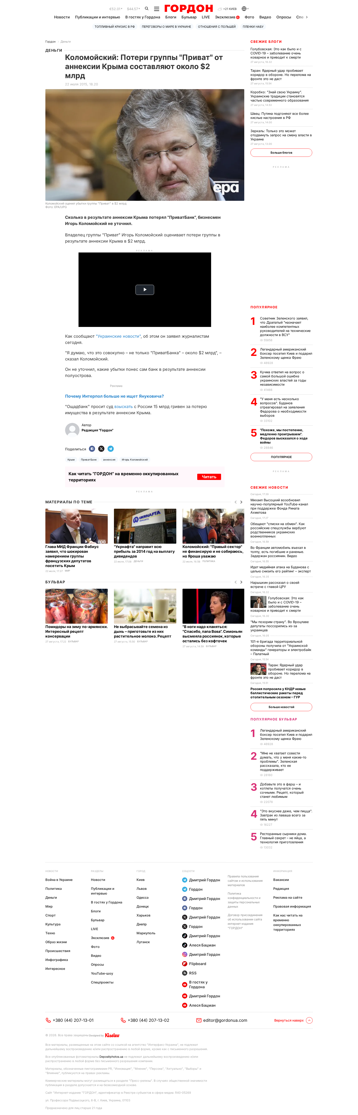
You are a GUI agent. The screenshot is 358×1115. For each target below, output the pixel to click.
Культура (52, 924)
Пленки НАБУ (253, 26)
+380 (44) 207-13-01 (73, 1020)
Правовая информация (292, 906)
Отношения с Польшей (217, 26)
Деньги (65, 41)
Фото (249, 17)
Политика (208, 561)
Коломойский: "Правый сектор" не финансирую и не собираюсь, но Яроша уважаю (213, 551)
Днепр (142, 924)
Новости (62, 17)
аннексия (109, 459)
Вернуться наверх (289, 1020)
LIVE (206, 17)
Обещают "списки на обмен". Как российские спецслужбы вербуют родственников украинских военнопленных (278, 530)
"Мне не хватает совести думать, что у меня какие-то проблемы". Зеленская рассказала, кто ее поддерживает (283, 761)
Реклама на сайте (287, 897)
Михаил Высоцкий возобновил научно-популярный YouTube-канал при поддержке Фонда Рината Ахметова (279, 506)
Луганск (143, 942)
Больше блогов (281, 152)
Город (141, 871)
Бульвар (189, 17)
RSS (193, 973)
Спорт (50, 915)
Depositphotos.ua (111, 1056)
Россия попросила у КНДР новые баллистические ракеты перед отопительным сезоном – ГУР (278, 693)
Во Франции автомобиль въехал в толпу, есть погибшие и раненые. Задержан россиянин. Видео (278, 552)
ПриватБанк (89, 459)
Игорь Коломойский (135, 459)
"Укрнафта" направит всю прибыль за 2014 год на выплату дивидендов (144, 551)
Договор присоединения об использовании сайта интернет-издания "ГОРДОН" (245, 921)
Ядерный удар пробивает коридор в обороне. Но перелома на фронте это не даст (280, 74)
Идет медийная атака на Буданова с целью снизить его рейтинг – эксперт (281, 569)
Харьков (143, 915)
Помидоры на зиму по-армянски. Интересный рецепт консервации (76, 631)
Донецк (143, 906)
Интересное (55, 969)
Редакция (281, 888)
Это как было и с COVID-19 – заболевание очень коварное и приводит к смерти (276, 53)
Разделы (97, 871)
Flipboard (197, 964)
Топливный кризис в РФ (115, 26)
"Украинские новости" (118, 336)
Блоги (170, 17)
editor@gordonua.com (225, 1020)
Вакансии (281, 880)
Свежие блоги (266, 41)
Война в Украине (59, 880)
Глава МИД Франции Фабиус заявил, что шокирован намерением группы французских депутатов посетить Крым (72, 556)
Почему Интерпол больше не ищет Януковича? (114, 396)
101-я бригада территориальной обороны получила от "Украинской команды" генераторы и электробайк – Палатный (280, 647)
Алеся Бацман (202, 945)
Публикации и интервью (97, 17)
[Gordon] (188, 9)
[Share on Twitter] (101, 449)
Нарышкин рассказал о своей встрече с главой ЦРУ (274, 584)
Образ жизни (56, 942)
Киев (141, 880)
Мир (67, 570)
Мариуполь (146, 933)
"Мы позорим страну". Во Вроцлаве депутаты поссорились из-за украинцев (279, 626)
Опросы (283, 17)
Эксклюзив (225, 17)
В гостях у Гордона (142, 17)
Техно (50, 933)
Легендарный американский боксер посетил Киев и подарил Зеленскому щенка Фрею (286, 353)
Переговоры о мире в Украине (166, 26)
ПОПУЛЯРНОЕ (264, 307)
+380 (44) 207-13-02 (148, 1020)
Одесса (143, 897)
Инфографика (56, 960)
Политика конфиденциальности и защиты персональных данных (244, 900)
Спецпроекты (102, 982)
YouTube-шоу (102, 973)
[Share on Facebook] (92, 449)
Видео (265, 17)
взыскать (123, 406)
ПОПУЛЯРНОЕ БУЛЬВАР (273, 719)
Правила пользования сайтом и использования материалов (245, 881)
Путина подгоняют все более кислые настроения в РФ (279, 115)
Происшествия (57, 951)
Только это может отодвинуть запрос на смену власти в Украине (281, 135)
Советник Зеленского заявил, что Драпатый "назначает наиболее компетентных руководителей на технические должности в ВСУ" (285, 326)
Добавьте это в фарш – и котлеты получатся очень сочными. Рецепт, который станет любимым (282, 790)
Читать (209, 476)
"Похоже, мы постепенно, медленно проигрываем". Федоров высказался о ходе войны (284, 436)
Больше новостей (281, 707)
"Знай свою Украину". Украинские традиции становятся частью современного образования (280, 96)
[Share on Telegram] (111, 449)
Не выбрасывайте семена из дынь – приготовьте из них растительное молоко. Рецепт (143, 631)
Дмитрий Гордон (204, 880)
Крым (71, 459)
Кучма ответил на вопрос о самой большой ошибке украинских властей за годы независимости (283, 378)
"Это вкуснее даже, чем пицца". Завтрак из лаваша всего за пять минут (286, 815)
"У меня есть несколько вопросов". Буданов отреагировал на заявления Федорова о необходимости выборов (283, 407)
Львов (142, 888)
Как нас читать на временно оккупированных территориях (287, 922)
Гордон (50, 41)
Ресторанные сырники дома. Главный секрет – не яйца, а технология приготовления (283, 838)
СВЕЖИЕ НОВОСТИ (269, 487)
